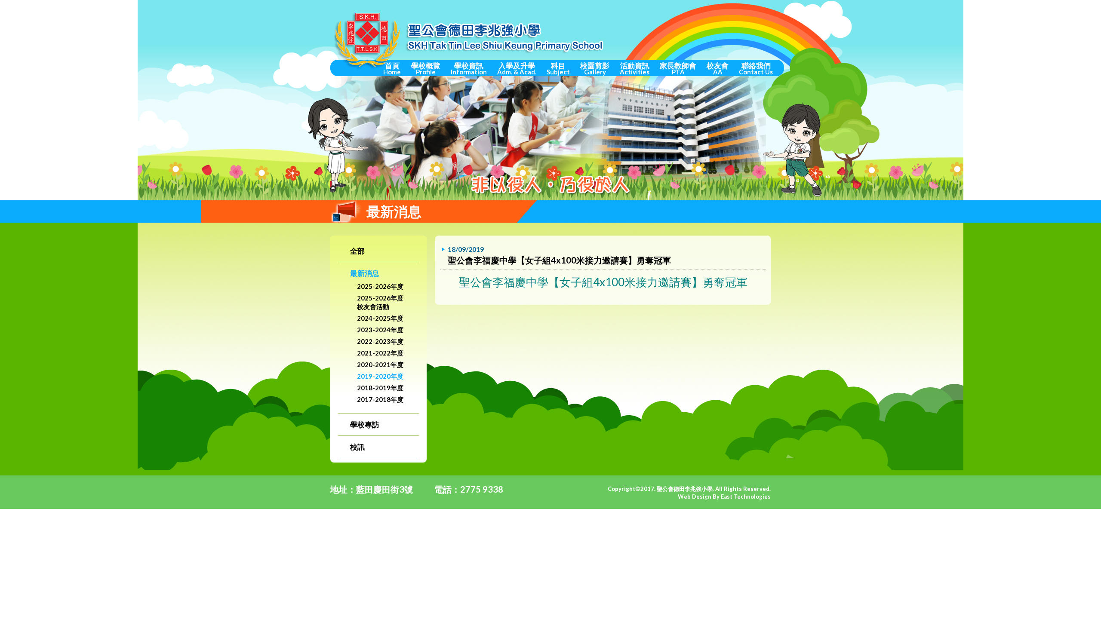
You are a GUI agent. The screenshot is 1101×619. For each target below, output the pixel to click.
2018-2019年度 (380, 388)
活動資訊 (634, 68)
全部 (357, 250)
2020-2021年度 (380, 364)
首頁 (392, 68)
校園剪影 (594, 68)
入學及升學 (516, 68)
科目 (558, 68)
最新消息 (364, 273)
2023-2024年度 (380, 330)
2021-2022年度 (380, 353)
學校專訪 (364, 424)
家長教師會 (678, 68)
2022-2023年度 (380, 341)
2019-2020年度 (380, 376)
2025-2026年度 (380, 286)
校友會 (718, 68)
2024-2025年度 (380, 318)
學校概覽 (425, 68)
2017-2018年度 (380, 399)
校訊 (357, 446)
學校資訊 (469, 68)
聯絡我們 (756, 68)
